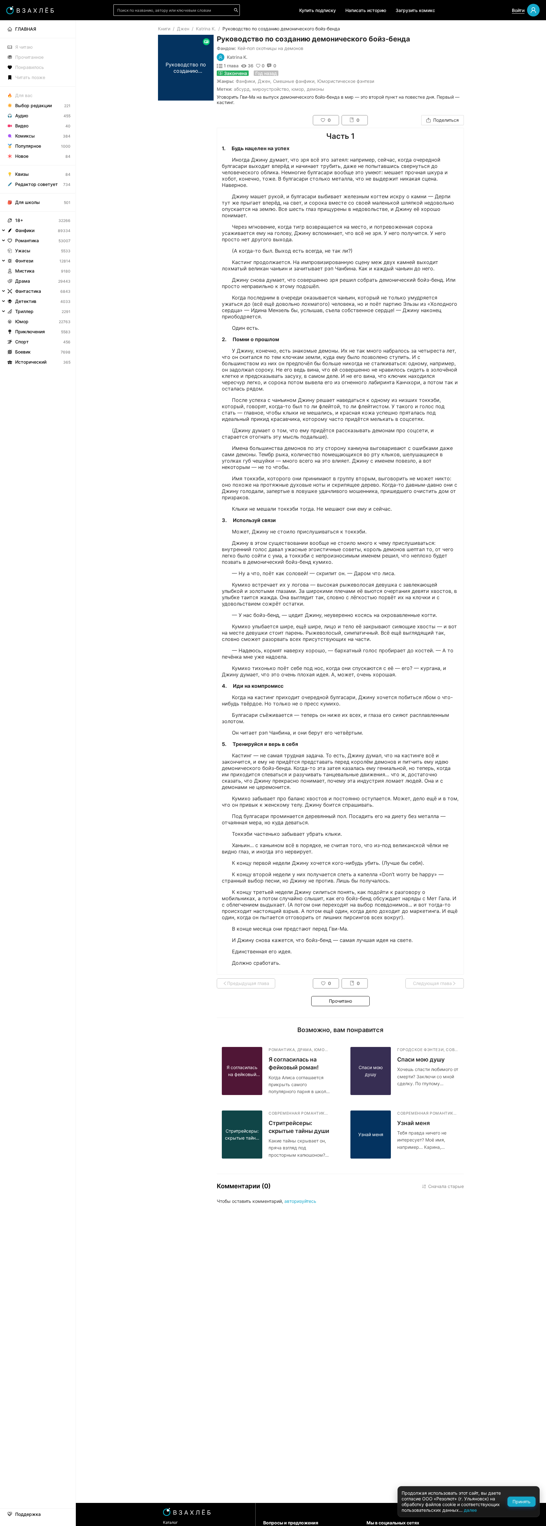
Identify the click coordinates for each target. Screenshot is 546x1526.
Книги (164, 28)
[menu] (38, 193)
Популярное (28, 146)
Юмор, (298, 89)
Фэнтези (24, 260)
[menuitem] (38, 29)
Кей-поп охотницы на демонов (270, 48)
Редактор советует (36, 184)
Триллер (24, 311)
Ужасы (22, 250)
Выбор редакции (33, 105)
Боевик (23, 351)
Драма (22, 281)
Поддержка (28, 1514)
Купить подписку (317, 10)
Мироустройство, (271, 89)
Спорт (22, 341)
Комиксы (25, 135)
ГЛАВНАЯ (25, 29)
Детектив (25, 301)
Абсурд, (242, 89)
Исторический (30, 362)
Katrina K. (206, 28)
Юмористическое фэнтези (345, 81)
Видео (21, 125)
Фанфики (245, 81)
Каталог (170, 1522)
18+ (19, 220)
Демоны (315, 89)
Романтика (27, 240)
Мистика (24, 271)
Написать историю (365, 10)
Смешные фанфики (293, 81)
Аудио (21, 115)
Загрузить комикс (415, 10)
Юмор (21, 321)
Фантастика (28, 291)
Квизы (22, 174)
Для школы (27, 202)
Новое (21, 156)
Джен (183, 28)
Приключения (30, 331)
